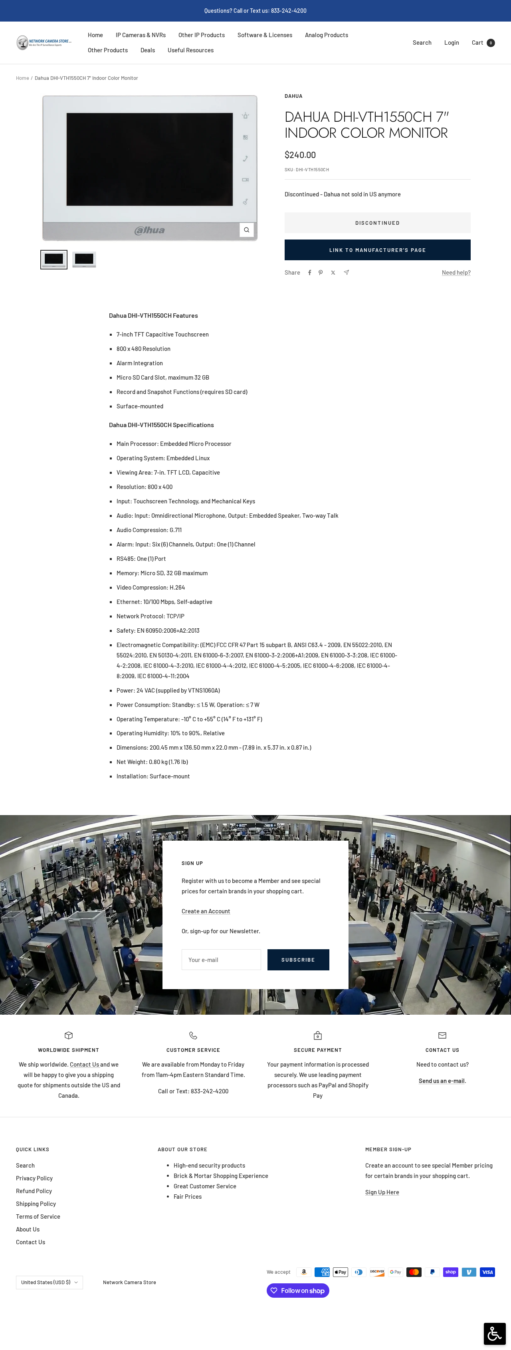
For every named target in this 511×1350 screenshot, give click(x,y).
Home (95, 34)
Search (422, 42)
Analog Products (326, 34)
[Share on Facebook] (309, 272)
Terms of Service (38, 1216)
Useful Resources (191, 49)
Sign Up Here (382, 1192)
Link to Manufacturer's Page (377, 250)
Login (451, 42)
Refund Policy (34, 1190)
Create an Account (206, 911)
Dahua (294, 96)
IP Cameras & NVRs (141, 34)
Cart (482, 42)
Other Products (108, 49)
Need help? (456, 272)
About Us (28, 1229)
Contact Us (85, 1064)
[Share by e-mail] (346, 272)
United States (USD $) (45, 1282)
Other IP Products (201, 34)
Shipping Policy (36, 1203)
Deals (148, 49)
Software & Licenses (265, 34)
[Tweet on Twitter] (333, 272)
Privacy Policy (34, 1178)
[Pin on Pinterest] (321, 272)
